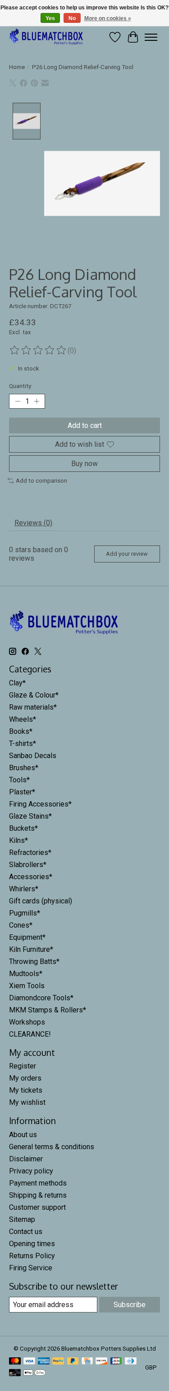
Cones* (20, 925)
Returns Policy (32, 1255)
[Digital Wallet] (34, 1373)
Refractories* (30, 852)
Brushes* (23, 767)
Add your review (127, 553)
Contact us (25, 1231)
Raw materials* (33, 707)
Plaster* (22, 792)
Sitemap (22, 1219)
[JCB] (116, 1361)
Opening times (32, 1243)
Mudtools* (25, 973)
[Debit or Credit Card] (15, 1373)
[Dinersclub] (131, 1361)
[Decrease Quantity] (17, 401)
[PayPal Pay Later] (73, 1361)
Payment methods (38, 1183)
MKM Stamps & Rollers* (47, 1010)
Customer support (37, 1207)
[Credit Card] (87, 1361)
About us (23, 1134)
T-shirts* (22, 743)
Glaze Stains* (30, 816)
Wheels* (22, 719)
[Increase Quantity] (36, 401)
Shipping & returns (38, 1195)
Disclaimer (26, 1159)
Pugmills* (24, 913)
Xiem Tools (27, 985)
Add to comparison (41, 480)
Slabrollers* (27, 864)
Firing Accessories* (40, 804)
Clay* (17, 683)
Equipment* (27, 937)
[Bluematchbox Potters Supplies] (46, 37)
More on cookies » (107, 18)
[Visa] (29, 1361)
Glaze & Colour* (34, 695)
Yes (50, 18)
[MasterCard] (15, 1361)
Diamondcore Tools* (41, 998)
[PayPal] (58, 1361)
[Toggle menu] (151, 37)
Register (22, 1066)
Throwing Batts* (34, 961)
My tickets (25, 1090)
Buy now (84, 463)
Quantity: (20, 386)
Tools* (19, 780)
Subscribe (130, 1304)
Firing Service (30, 1268)
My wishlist (27, 1102)
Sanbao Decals (32, 755)
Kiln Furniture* (31, 949)
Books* (20, 731)
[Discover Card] (101, 1361)
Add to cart (85, 425)
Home (17, 67)
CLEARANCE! (30, 1034)
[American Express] (44, 1361)
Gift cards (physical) (40, 901)
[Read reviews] (38, 350)
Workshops (27, 1022)
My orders (25, 1078)
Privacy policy (31, 1171)
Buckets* (23, 828)
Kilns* (18, 840)
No (72, 18)
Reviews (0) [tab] (33, 523)
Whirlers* (23, 889)
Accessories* (30, 876)
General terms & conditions (51, 1146)
